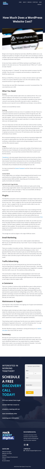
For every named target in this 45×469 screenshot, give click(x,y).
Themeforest (5, 157)
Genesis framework (20, 168)
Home (20, 2)
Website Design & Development (10, 457)
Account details (6, 460)
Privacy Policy (28, 466)
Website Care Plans (7, 453)
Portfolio (35, 2)
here (41, 217)
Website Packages (6, 451)
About (24, 2)
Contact (39, 4)
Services (29, 2)
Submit (29, 392)
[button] (27, 2)
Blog (40, 2)
